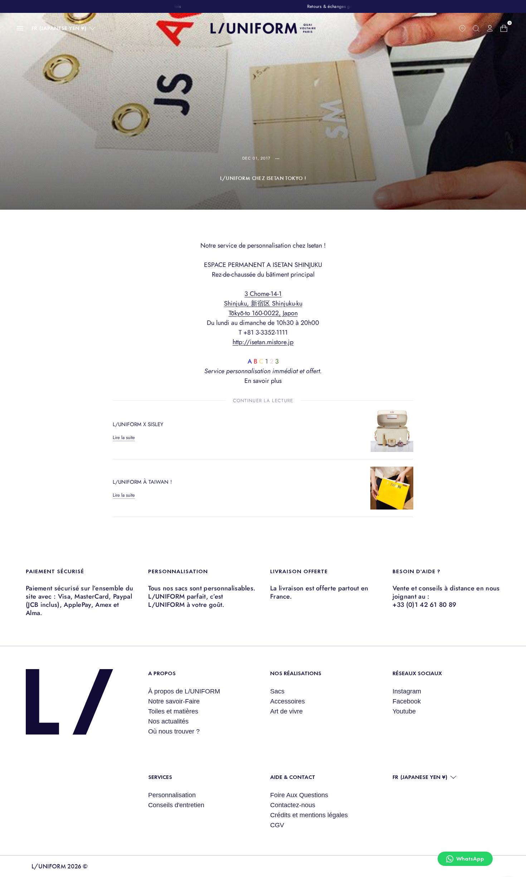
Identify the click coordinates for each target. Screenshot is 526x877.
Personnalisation (172, 795)
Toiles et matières (173, 711)
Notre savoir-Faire (174, 701)
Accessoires (287, 701)
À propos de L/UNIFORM (184, 691)
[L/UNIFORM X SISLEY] (391, 430)
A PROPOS (162, 673)
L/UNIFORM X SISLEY (138, 424)
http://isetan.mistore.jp (263, 342)
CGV (277, 825)
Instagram (407, 691)
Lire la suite (124, 437)
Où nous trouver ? (174, 731)
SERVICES (160, 777)
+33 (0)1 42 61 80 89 (425, 604)
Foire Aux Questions (299, 795)
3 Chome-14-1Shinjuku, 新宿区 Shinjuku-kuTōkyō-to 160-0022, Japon (263, 303)
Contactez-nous (292, 805)
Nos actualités (168, 721)
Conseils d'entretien (176, 805)
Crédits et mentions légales (309, 815)
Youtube (404, 711)
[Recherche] (476, 28)
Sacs (277, 691)
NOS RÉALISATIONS (295, 673)
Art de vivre (286, 711)
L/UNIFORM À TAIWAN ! (142, 482)
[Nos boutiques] (462, 28)
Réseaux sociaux (417, 673)
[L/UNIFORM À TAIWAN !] (391, 488)
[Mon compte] (490, 28)
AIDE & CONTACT (292, 777)
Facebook (407, 701)
